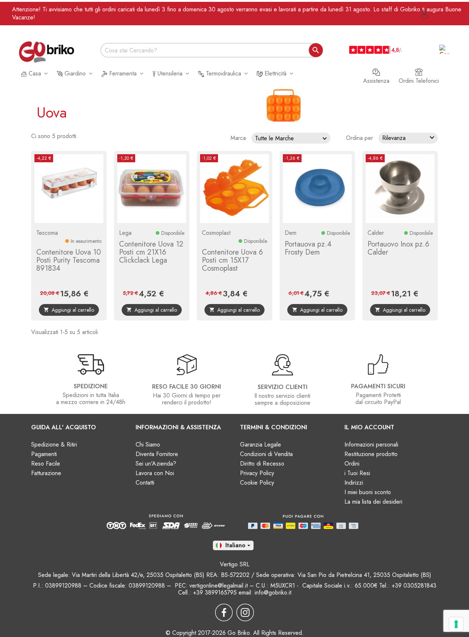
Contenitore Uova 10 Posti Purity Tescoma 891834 (68, 260)
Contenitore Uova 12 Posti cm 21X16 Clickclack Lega (151, 252)
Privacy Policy (257, 473)
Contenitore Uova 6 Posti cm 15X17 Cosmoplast (232, 260)
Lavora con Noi (155, 473)
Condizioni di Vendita (266, 454)
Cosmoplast (216, 233)
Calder (376, 233)
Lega (125, 233)
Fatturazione (46, 473)
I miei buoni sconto (367, 492)
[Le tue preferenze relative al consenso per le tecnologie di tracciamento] (456, 624)
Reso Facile (45, 463)
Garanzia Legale (260, 444)
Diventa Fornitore (157, 454)
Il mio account (369, 427)
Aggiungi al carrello (69, 310)
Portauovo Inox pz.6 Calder (398, 248)
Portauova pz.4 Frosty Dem (308, 248)
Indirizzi (353, 482)
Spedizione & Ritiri (54, 444)
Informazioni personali (371, 444)
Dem (290, 233)
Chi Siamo (148, 444)
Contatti (145, 482)
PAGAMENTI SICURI (378, 386)
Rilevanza (409, 137)
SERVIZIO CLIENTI (282, 387)
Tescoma (47, 233)
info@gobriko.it (273, 592)
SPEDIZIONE (91, 386)
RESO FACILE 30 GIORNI (186, 386)
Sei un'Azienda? (156, 463)
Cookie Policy (257, 482)
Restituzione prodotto (371, 454)
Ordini (351, 463)
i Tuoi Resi (357, 473)
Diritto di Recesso (262, 463)
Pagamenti (44, 454)
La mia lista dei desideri (373, 501)
